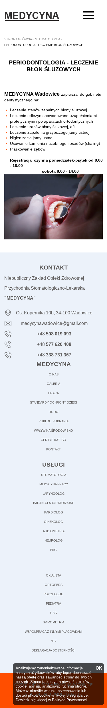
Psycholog (54, 594)
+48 (54, 333)
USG (53, 613)
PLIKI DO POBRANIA (53, 421)
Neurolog (54, 540)
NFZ (54, 641)
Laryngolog (54, 493)
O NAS (53, 374)
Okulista (53, 575)
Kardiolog (53, 512)
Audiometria (53, 531)
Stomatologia (53, 475)
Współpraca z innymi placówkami (53, 631)
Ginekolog (53, 521)
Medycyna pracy (53, 484)
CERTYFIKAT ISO (53, 440)
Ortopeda (53, 584)
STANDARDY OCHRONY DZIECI (53, 402)
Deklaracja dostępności (53, 650)
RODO (53, 411)
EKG (53, 550)
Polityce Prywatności (69, 700)
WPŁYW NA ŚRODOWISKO (53, 430)
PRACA (53, 393)
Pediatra (53, 603)
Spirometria (53, 622)
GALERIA (53, 383)
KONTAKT (53, 449)
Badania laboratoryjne (53, 503)
